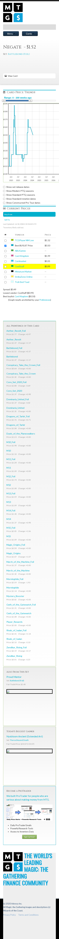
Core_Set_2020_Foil (16, 382)
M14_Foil (10, 510)
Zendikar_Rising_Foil (16, 647)
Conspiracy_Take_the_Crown (21, 373)
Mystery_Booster (15, 596)
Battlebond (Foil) (19, 54)
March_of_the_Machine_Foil (20, 561)
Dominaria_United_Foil (17, 399)
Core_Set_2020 (14, 390)
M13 (8, 502)
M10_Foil (10, 442)
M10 (8, 450)
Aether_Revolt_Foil (16, 330)
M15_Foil (10, 527)
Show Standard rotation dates (21, 198)
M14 (8, 519)
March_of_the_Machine (18, 570)
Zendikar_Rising (14, 656)
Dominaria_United (15, 407)
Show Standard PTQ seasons (20, 194)
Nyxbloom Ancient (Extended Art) (24, 736)
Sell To (7, 220)
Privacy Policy (9, 915)
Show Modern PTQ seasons (20, 191)
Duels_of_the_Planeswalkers (20, 433)
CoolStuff (19, 266)
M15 (8, 536)
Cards (29, 33)
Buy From (8, 214)
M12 (8, 485)
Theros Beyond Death (19, 740)
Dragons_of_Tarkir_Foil (18, 416)
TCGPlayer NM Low (24, 240)
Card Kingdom (22, 256)
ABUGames (20, 251)
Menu (10, 33)
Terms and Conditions (28, 915)
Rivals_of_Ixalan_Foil (16, 630)
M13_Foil (10, 493)
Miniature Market (23, 271)
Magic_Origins (13, 553)
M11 (8, 467)
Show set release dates (17, 187)
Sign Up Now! (29, 837)
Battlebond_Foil (14, 348)
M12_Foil (10, 476)
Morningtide (12, 587)
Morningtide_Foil (14, 579)
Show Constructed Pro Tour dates (23, 202)
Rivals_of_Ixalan (14, 639)
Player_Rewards (14, 621)
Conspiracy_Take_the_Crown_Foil (23, 365)
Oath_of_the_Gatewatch (18, 613)
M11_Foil (10, 459)
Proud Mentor (14, 676)
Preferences (44, 300)
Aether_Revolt (13, 339)
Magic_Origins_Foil (15, 544)
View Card (12, 76)
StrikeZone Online (23, 277)
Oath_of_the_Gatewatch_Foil (21, 604)
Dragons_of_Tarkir (15, 425)
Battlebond (12, 356)
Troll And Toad (22, 282)
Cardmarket (20, 261)
